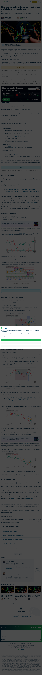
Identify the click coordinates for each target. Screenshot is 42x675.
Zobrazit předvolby (21, 346)
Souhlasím (21, 340)
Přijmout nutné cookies (21, 343)
